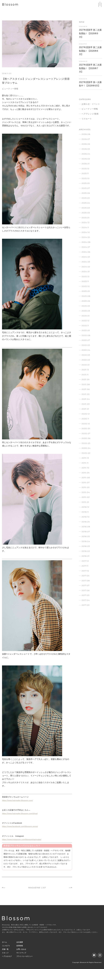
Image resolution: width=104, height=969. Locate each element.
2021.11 (85, 374)
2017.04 (86, 600)
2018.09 (86, 521)
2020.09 (86, 428)
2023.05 (86, 306)
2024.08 (86, 242)
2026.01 (86, 163)
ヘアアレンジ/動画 (90, 114)
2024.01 (86, 271)
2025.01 (86, 217)
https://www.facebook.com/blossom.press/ (20, 826)
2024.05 (86, 257)
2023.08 (86, 296)
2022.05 (86, 345)
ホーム (4, 942)
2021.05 (86, 394)
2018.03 (86, 546)
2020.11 (85, 418)
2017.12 (85, 561)
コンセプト (6, 946)
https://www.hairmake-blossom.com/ (17, 800)
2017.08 (86, 580)
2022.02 (86, 360)
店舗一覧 (5, 949)
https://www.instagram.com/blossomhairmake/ (21, 839)
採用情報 (19, 946)
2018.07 (86, 531)
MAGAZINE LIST (37, 888)
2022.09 (86, 330)
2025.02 (86, 212)
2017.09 (86, 575)
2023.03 (86, 311)
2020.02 (86, 453)
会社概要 (19, 942)
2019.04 (86, 492)
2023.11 (85, 281)
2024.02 (86, 266)
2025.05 (86, 198)
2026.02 (86, 159)
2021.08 (86, 384)
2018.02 (86, 551)
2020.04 (86, 448)
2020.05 (86, 443)
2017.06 (86, 590)
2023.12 (85, 276)
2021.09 (86, 379)
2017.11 (85, 566)
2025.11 (85, 173)
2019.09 (86, 472)
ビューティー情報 (10, 89)
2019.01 (85, 502)
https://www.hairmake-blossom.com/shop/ (20, 813)
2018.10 (86, 517)
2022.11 (85, 325)
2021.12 (85, 369)
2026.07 (86, 139)
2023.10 (86, 286)
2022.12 (85, 320)
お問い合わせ (21, 949)
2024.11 (85, 227)
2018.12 (85, 507)
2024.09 (86, 237)
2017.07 (86, 585)
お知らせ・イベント (91, 104)
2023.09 (86, 291)
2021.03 (86, 404)
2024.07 (86, 247)
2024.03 (86, 262)
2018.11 (85, 512)
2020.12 (86, 414)
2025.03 (86, 208)
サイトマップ (21, 953)
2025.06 (86, 193)
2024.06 (86, 252)
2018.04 (86, 541)
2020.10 (86, 423)
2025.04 (86, 203)
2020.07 (86, 433)
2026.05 (86, 149)
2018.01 (86, 556)
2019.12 (85, 458)
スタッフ (5, 953)
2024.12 (86, 222)
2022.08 (86, 335)
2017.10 (85, 571)
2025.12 (85, 168)
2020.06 (86, 438)
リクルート (87, 118)
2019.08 (86, 477)
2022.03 (86, 355)
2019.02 (86, 497)
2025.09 (86, 183)
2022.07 (86, 340)
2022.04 (86, 350)
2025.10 (86, 178)
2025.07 (86, 188)
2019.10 (85, 468)
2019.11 (85, 463)
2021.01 (85, 409)
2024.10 (86, 232)
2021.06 (86, 389)
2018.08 (86, 526)
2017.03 (86, 605)
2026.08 (86, 134)
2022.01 (86, 365)
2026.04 (86, 154)
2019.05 (86, 487)
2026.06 (86, 144)
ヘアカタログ (7, 956)
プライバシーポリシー (24, 956)
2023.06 (86, 301)
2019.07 (86, 482)
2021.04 (86, 399)
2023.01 (86, 315)
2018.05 (86, 536)
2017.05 (85, 595)
